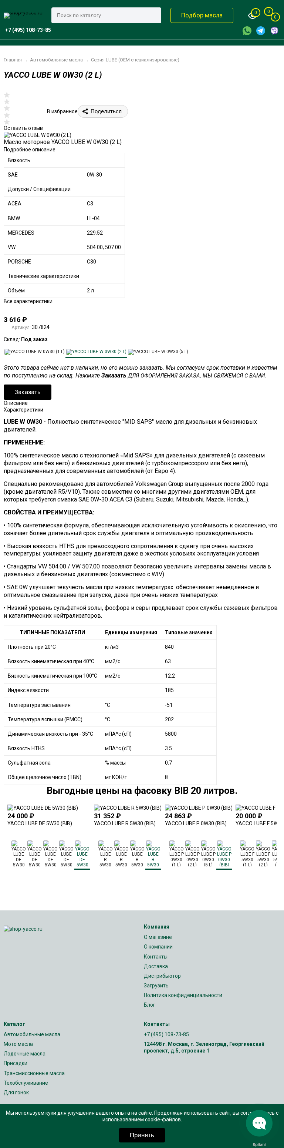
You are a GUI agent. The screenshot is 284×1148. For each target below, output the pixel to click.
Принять (142, 1135)
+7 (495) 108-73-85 (166, 1034)
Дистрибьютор (162, 976)
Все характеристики (28, 301)
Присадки (15, 1063)
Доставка (156, 966)
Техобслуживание (26, 1083)
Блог (149, 1005)
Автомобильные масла (32, 1034)
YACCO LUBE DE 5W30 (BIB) (39, 823)
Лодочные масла (24, 1054)
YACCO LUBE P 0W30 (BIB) (196, 823)
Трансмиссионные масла (34, 1073)
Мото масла (18, 1044)
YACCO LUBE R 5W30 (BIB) (125, 823)
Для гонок (16, 1092)
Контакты (156, 957)
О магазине (158, 937)
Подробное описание (29, 149)
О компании (158, 947)
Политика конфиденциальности (183, 995)
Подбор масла (202, 15)
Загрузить (156, 985)
